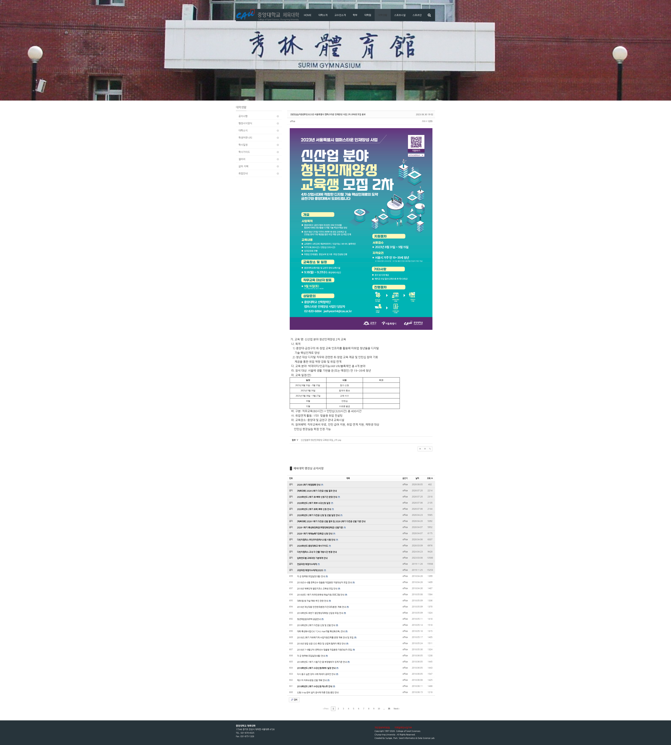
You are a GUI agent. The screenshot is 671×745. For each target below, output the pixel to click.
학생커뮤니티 (245, 137)
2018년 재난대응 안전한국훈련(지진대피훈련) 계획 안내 (321, 607)
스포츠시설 (400, 15)
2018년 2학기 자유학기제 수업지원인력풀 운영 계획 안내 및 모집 (325, 637)
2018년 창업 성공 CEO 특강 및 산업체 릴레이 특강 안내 (321, 643)
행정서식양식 (245, 123)
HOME (307, 15)
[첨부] (429, 448)
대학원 (367, 15)
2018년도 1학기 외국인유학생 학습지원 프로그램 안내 (321, 594)
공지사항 (243, 116)
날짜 (417, 478)
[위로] (420, 448)
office (292, 121)
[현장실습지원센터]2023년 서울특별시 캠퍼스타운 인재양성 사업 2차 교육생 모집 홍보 (328, 114)
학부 (355, 15)
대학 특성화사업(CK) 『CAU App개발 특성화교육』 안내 (321, 631)
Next (396, 708)
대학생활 (382, 15)
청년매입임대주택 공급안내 (309, 619)
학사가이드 (244, 152)
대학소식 (243, 130)
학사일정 (243, 144)
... (383, 708)
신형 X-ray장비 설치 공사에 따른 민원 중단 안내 (317, 692)
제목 (348, 478)
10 (379, 708)
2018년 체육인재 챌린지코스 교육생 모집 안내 (317, 588)
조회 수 (430, 478)
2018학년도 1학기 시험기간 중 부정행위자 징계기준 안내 (322, 662)
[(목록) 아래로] (425, 448)
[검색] (429, 15)
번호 (291, 478)
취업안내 (243, 173)
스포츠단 (417, 15)
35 (389, 708)
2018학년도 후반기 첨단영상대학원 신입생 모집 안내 (320, 613)
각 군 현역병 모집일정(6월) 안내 (311, 656)
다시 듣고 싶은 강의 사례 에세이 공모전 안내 (316, 674)
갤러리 (242, 159)
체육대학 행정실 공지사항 (308, 468)
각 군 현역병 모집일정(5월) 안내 (311, 576)
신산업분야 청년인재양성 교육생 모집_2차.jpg (321, 440)
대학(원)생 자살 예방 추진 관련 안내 (313, 601)
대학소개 (322, 15)
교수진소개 (340, 15)
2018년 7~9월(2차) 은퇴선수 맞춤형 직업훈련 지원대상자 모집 (324, 649)
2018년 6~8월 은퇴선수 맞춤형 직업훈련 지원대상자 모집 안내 (324, 582)
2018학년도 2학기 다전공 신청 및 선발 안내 (316, 625)
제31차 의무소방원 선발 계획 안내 (312, 680)
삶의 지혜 (243, 166)
